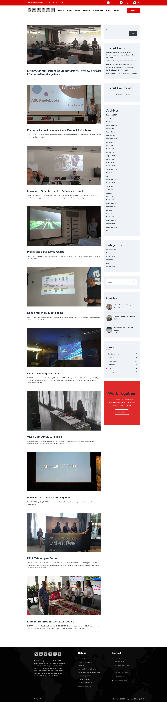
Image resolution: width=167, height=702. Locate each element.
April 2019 (109, 176)
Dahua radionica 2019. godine (45, 313)
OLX (138, 3)
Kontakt (117, 10)
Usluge (77, 10)
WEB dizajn (81, 665)
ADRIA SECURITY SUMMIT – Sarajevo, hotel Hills (121, 73)
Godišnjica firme (111, 249)
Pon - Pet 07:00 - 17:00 (55, 2)
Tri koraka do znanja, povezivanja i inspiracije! (121, 61)
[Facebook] (40, 699)
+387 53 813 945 (119, 676)
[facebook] (34, 699)
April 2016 (109, 230)
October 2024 (110, 128)
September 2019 (111, 169)
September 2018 (111, 186)
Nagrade (109, 253)
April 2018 (109, 196)
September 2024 (111, 132)
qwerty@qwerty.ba (36, 2)
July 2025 (109, 118)
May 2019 (109, 173)
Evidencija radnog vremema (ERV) (89, 672)
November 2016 (111, 220)
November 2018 (111, 179)
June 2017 (109, 210)
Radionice (109, 260)
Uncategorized (111, 266)
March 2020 (110, 159)
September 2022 (111, 139)
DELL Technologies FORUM (44, 373)
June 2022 (110, 142)
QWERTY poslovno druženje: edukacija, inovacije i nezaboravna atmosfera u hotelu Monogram (120, 55)
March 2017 (110, 217)
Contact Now (121, 412)
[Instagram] (37, 699)
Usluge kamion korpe (85, 686)
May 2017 (109, 213)
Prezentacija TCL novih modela (46, 252)
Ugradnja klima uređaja (85, 682)
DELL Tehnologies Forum (42, 558)
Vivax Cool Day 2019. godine (44, 437)
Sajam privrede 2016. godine (124, 316)
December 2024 (111, 125)
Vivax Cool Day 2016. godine (124, 305)
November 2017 (111, 203)
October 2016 (110, 224)
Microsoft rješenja (84, 676)
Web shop (86, 10)
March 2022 (110, 149)
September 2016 (111, 227)
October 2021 (110, 152)
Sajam (108, 263)
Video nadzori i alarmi (85, 659)
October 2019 (110, 166)
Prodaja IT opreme (84, 679)
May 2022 (109, 145)
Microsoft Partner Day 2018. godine (48, 497)
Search (108, 30)
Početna (61, 10)
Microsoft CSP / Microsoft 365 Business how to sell (58, 191)
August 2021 (110, 156)
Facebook (113, 3)
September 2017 (111, 207)
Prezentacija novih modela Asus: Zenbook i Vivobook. (59, 130)
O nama (69, 10)
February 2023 (111, 135)
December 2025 (111, 115)
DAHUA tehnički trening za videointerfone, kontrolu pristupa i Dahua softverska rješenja (64, 72)
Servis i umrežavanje (85, 662)
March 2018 (110, 200)
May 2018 (109, 193)
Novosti (108, 10)
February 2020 (111, 162)
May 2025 (109, 122)
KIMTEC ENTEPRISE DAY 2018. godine (50, 621)
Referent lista (98, 10)
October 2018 (110, 183)
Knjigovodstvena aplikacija (87, 669)
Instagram (127, 3)
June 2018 (109, 190)
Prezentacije (110, 256)
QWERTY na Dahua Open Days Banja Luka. (120, 64)
